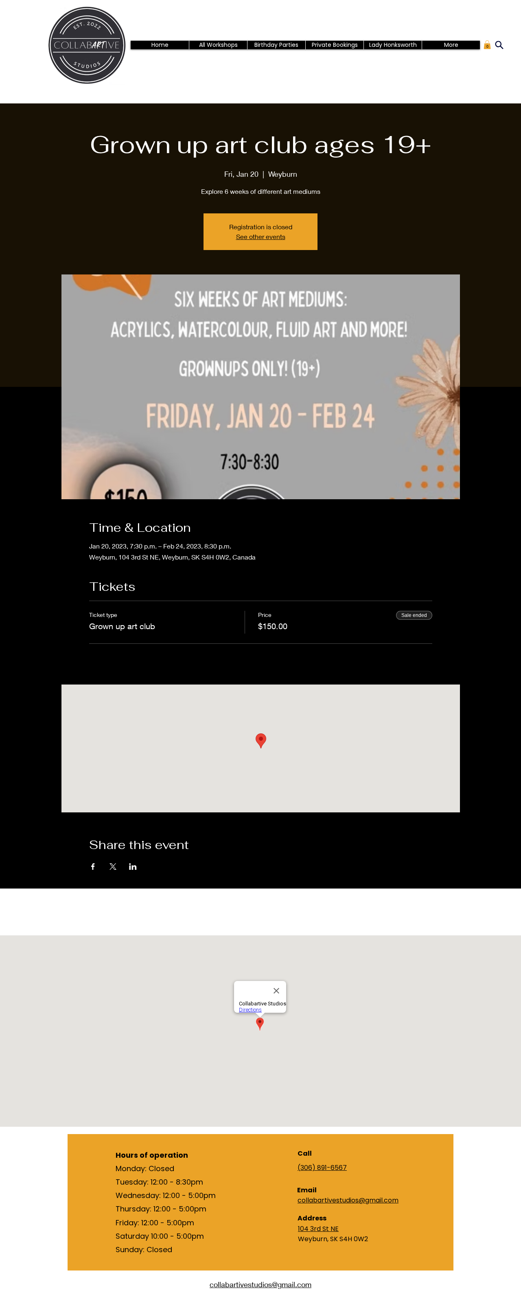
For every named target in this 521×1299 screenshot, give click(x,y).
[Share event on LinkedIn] (133, 866)
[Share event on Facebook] (93, 866)
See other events (260, 236)
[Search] (499, 44)
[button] (487, 44)
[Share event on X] (113, 866)
